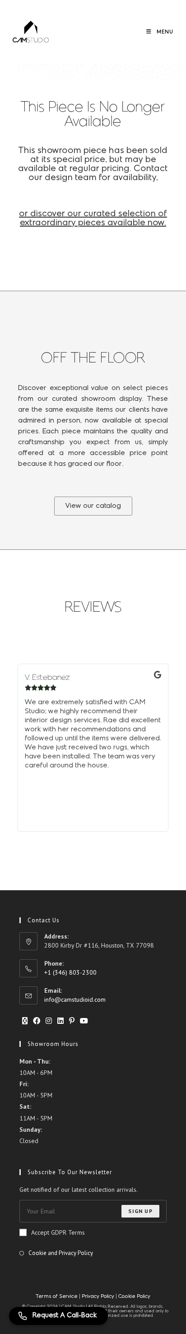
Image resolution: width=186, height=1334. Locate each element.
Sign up (140, 1211)
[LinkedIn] (60, 1020)
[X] (25, 1020)
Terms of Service (57, 1296)
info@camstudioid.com (75, 999)
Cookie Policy (134, 1296)
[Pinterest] (71, 1020)
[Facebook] (36, 1020)
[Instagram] (49, 1020)
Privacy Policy (98, 1296)
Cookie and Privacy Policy (60, 1253)
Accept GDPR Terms (58, 1232)
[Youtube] (84, 1020)
